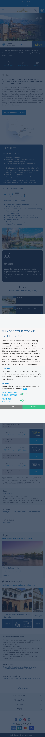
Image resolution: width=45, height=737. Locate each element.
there (25, 389)
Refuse (11, 407)
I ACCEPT (33, 407)
